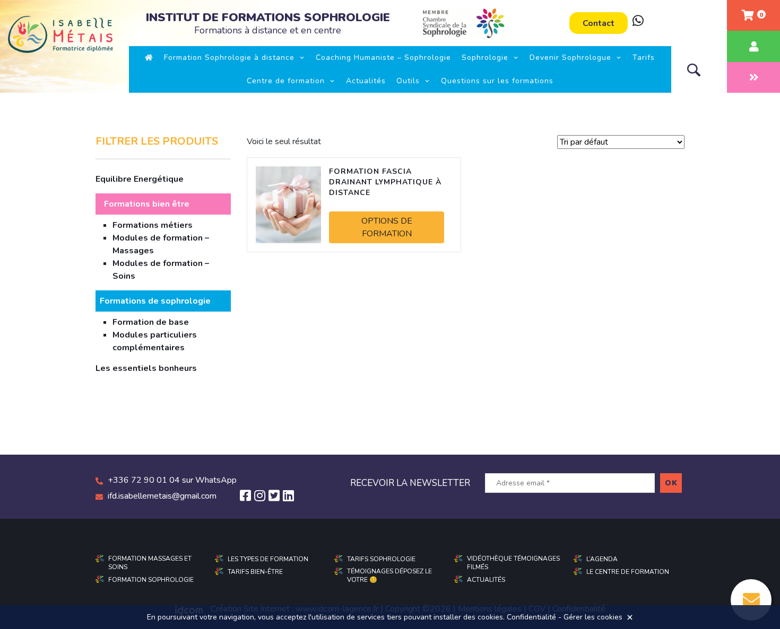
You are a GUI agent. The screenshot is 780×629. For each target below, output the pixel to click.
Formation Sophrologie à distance (229, 57)
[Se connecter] (753, 46)
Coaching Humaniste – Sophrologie (383, 57)
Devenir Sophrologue (570, 57)
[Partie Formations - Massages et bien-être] (753, 77)
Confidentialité (531, 617)
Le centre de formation (627, 572)
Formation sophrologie (151, 579)
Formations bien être (146, 204)
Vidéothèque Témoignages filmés (513, 562)
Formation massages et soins (150, 562)
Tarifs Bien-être (255, 572)
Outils (408, 81)
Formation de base (150, 322)
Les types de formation (268, 559)
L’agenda (602, 559)
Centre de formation (286, 81)
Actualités (366, 81)
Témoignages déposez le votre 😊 (389, 575)
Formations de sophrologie (155, 301)
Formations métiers (152, 225)
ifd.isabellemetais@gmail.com (162, 496)
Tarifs (643, 57)
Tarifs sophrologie (381, 559)
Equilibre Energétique (140, 179)
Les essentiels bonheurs (146, 368)
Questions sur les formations (497, 81)
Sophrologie (485, 57)
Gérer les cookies (593, 617)
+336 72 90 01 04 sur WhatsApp (172, 480)
